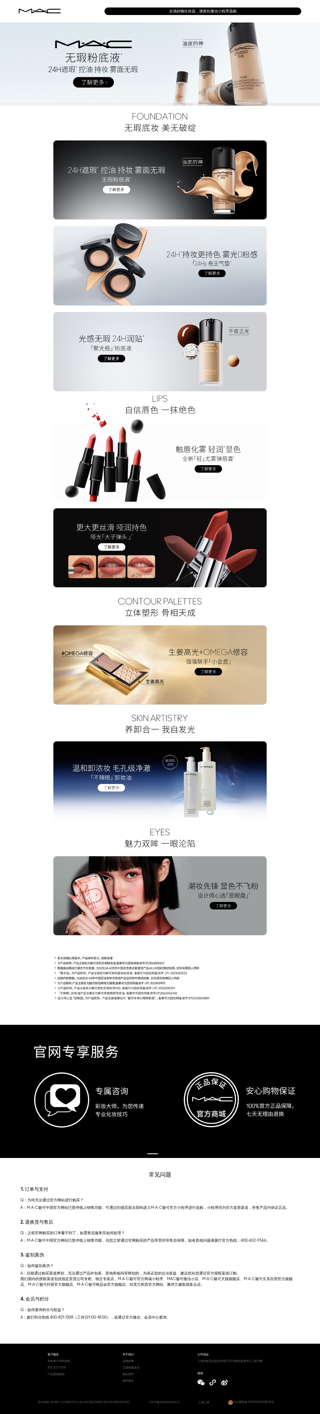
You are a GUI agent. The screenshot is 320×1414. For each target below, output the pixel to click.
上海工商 (203, 1402)
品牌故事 (128, 1361)
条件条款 (128, 1380)
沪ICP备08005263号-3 (164, 1402)
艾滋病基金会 (131, 1367)
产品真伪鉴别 (56, 1374)
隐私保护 (128, 1374)
